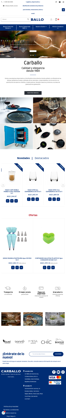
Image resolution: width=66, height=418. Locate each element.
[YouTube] (59, 2)
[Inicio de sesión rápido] (51, 19)
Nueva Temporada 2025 (24, 27)
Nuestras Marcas (33, 93)
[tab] (23, 158)
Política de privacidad (11, 406)
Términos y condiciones (11, 410)
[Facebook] (56, 2)
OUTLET (55, 316)
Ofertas (33, 215)
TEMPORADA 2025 (33, 318)
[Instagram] (63, 2)
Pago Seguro (11, 416)
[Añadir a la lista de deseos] (12, 199)
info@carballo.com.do (11, 5)
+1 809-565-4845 (8, 2)
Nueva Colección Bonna (8, 27)
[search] (28, 19)
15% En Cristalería (57, 26)
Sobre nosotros (11, 413)
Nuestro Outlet (40, 26)
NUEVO (11, 316)
